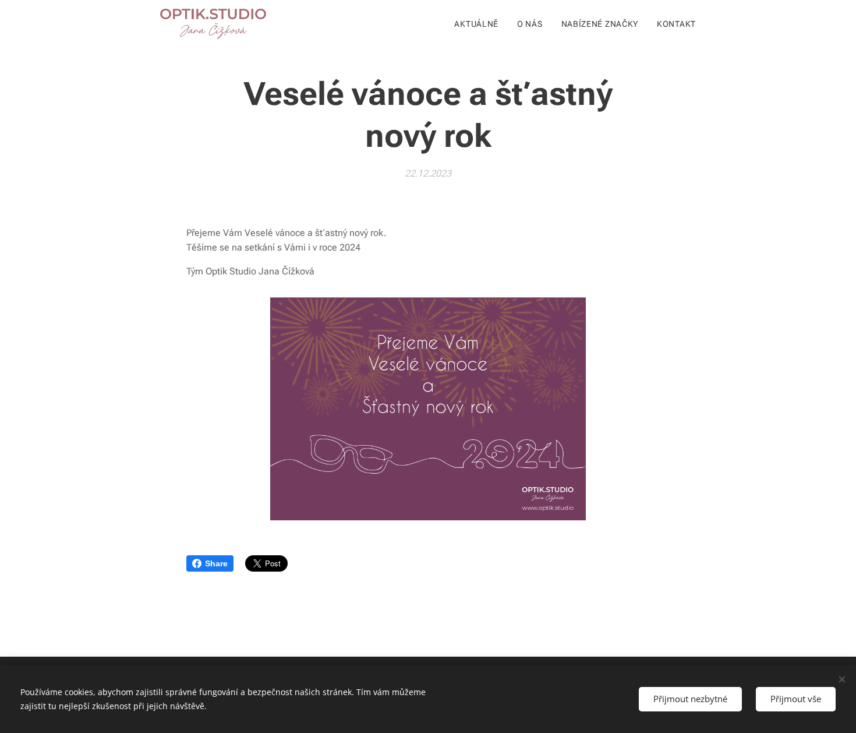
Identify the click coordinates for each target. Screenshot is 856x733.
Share (216, 563)
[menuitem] (479, 23)
